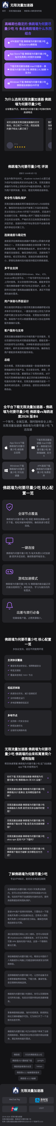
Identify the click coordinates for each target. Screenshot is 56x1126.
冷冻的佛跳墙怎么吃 (33, 1054)
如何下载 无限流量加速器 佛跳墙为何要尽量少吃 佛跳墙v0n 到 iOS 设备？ (25, 778)
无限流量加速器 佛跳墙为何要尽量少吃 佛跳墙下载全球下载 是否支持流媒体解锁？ (26, 823)
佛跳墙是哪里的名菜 (22, 1066)
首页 (4, 11)
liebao (39, 1066)
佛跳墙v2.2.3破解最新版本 (28, 1072)
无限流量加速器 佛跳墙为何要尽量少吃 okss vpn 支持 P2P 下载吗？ (26, 838)
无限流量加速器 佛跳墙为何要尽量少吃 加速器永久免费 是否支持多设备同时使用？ (26, 808)
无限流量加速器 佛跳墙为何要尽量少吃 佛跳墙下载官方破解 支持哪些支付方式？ (26, 852)
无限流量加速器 (15, 11)
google (40, 1060)
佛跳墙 (17, 1054)
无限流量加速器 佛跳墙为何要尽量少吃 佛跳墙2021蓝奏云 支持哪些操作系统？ (26, 792)
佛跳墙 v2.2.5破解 (28, 1078)
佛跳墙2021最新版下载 (22, 1060)
